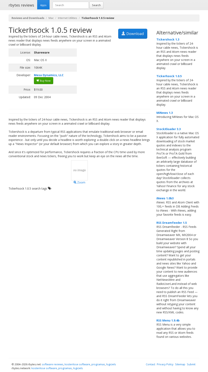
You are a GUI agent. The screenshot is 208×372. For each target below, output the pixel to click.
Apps (43, 5)
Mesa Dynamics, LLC (49, 75)
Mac (51, 18)
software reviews (52, 364)
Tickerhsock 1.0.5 (169, 76)
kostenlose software (77, 364)
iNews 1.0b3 (165, 198)
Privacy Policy (165, 364)
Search (96, 5)
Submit (191, 364)
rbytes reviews (21, 5)
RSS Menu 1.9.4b (168, 320)
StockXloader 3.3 (168, 129)
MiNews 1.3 (164, 113)
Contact (150, 364)
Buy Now (45, 80)
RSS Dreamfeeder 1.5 (171, 223)
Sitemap (180, 364)
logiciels (111, 364)
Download (134, 33)
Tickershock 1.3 (167, 39)
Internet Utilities (67, 18)
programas (98, 364)
